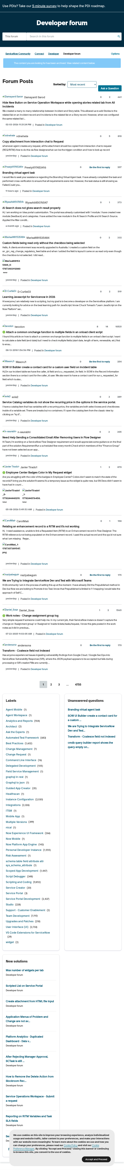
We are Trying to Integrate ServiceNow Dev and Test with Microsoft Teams (46, 580)
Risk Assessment (16, 855)
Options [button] (115, 53)
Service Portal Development (23, 898)
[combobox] (74, 36)
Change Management (19, 749)
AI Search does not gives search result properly (31, 207)
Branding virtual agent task (18, 172)
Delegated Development (21, 765)
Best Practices (14, 743)
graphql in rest (14, 776)
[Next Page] (88, 684)
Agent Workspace (16, 715)
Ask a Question (110, 88)
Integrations (13, 805)
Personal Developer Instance (23, 849)
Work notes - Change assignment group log (32, 615)
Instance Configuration (20, 799)
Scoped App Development (22, 870)
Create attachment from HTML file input (30, 1001)
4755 (78, 684)
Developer (53, 53)
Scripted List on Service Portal (24, 985)
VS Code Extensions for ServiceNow (28, 932)
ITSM (9, 810)
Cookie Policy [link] (71, 1145)
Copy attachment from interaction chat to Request (33, 141)
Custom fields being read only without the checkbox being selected (43, 243)
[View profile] (12, 97)
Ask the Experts (15, 732)
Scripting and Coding (18, 882)
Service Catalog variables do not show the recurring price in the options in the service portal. (59, 402)
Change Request (16, 754)
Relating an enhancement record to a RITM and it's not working (40, 526)
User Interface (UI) (17, 927)
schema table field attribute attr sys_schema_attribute (25, 863)
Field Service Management (22, 771)
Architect (11, 726)
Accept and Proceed (96, 1159)
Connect (39, 53)
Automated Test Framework (22, 737)
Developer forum (53, 124)
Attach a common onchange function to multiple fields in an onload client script (54, 332)
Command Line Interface (21, 760)
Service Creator (15, 887)
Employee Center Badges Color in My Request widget (39, 472)
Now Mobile (13, 838)
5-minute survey (44, 6)
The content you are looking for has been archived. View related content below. (54, 63)
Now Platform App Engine (21, 844)
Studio (10, 904)
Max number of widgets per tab (25, 970)
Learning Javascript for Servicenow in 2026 (28, 296)
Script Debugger (16, 876)
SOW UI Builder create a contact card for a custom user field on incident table (49, 367)
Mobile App (13, 816)
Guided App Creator (18, 788)
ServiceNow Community (17, 53)
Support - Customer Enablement (25, 910)
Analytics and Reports (19, 720)
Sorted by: (59, 84)
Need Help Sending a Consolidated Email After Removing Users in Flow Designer (51, 437)
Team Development (18, 915)
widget (10, 942)
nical (9, 827)
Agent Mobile (14, 709)
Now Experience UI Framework (24, 833)
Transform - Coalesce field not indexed (26, 650)
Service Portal (14, 893)
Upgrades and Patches (19, 921)
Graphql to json (15, 782)
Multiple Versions (16, 822)
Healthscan (13, 793)
